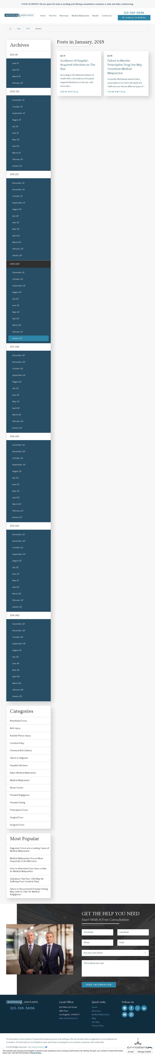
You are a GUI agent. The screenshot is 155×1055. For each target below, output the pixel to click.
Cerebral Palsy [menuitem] (17, 743)
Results (95, 16)
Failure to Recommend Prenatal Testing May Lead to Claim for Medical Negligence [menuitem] (29, 892)
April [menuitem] (15, 70)
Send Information (99, 985)
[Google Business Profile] (125, 1008)
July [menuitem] (15, 126)
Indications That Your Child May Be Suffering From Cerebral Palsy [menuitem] (26, 880)
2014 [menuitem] (14, 615)
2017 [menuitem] (14, 347)
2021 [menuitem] (14, 54)
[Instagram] (131, 1014)
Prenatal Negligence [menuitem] (19, 795)
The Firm (52, 16)
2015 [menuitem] (14, 526)
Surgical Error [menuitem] (16, 817)
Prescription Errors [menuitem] (19, 810)
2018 (28, 29)
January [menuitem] (17, 166)
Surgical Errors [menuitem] (17, 825)
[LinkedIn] (144, 1008)
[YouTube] (125, 1014)
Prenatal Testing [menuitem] (17, 802)
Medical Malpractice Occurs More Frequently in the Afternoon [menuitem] (26, 859)
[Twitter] (137, 1008)
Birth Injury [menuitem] (15, 728)
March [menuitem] (16, 76)
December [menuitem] (18, 100)
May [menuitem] (15, 140)
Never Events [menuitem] (16, 787)
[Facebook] (131, 1008)
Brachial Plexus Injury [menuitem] (20, 735)
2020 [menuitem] (14, 91)
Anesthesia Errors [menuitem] (18, 721)
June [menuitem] (15, 63)
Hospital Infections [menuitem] (19, 765)
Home (43, 16)
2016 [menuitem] (14, 436)
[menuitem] (43, 15)
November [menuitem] (18, 190)
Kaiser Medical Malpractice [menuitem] (23, 773)
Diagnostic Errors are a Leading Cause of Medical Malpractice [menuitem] (29, 849)
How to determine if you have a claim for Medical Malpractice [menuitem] (28, 870)
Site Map (96, 1022)
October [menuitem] (17, 107)
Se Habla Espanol (134, 18)
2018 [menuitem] (14, 264)
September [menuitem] (18, 113)
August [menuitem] (16, 120)
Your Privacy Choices (36, 1047)
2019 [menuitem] (14, 174)
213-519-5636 (134, 12)
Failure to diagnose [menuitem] (19, 758)
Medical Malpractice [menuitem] (20, 780)
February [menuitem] (17, 83)
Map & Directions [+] (68, 1018)
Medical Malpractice (80, 16)
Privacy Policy (98, 1026)
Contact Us (107, 16)
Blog (19, 29)
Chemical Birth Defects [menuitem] (21, 750)
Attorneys (64, 16)
